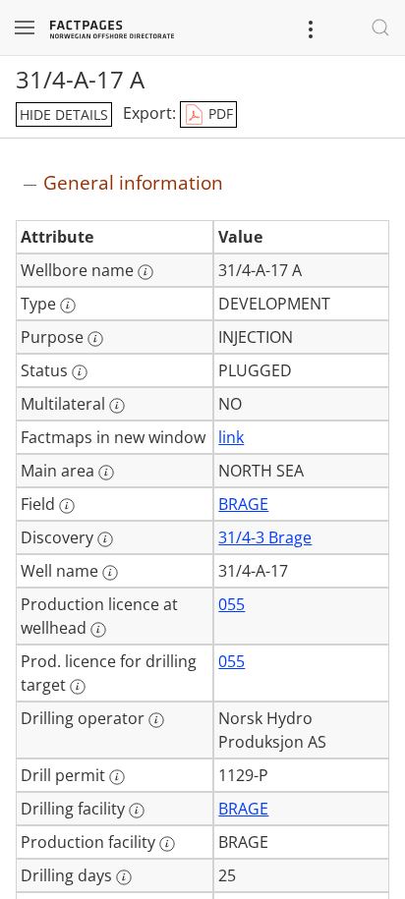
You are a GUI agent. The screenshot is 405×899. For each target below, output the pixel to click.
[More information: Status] (79, 372)
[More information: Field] (67, 506)
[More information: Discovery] (105, 539)
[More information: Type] (68, 305)
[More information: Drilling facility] (137, 810)
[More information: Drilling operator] (156, 720)
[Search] (380, 27)
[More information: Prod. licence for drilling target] (78, 687)
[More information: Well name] (110, 573)
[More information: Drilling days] (124, 877)
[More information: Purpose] (95, 339)
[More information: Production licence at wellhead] (98, 630)
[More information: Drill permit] (117, 777)
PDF (218, 113)
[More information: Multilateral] (117, 406)
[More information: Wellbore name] (145, 272)
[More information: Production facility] (167, 844)
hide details (64, 114)
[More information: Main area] (106, 472)
